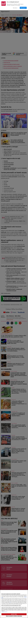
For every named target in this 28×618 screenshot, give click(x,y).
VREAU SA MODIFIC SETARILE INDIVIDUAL (14, 616)
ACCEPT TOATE (14, 614)
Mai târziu (15, 8)
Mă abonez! (23, 8)
